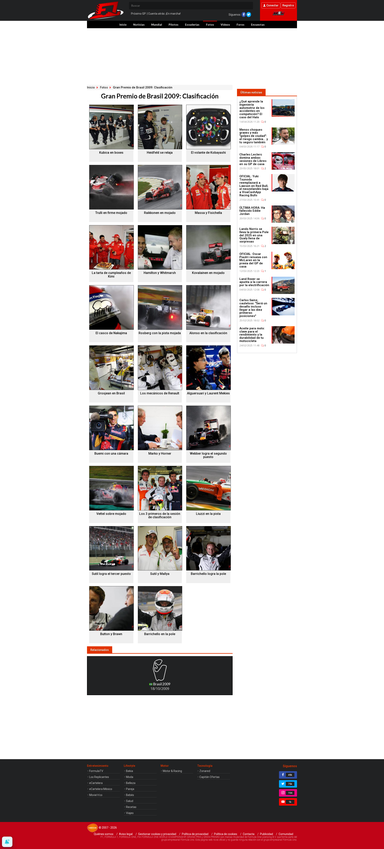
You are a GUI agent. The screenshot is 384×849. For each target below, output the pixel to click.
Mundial (156, 24)
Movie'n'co (95, 795)
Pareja (130, 789)
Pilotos (173, 24)
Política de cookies (225, 834)
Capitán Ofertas (209, 777)
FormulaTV (96, 771)
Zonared (204, 771)
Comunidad (286, 834)
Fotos (210, 24)
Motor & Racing (172, 771)
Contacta (248, 834)
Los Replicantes (99, 777)
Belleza (130, 783)
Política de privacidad (195, 834)
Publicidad (266, 834)
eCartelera (96, 783)
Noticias (139, 24)
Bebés (130, 795)
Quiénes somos (103, 834)
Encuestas (258, 24)
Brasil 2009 (161, 684)
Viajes (130, 813)
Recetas (131, 807)
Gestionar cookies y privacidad (157, 834)
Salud (129, 801)
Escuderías (192, 24)
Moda (129, 777)
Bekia (129, 771)
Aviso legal (126, 834)
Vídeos (225, 24)
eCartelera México (100, 789)
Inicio (123, 24)
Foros (240, 24)
